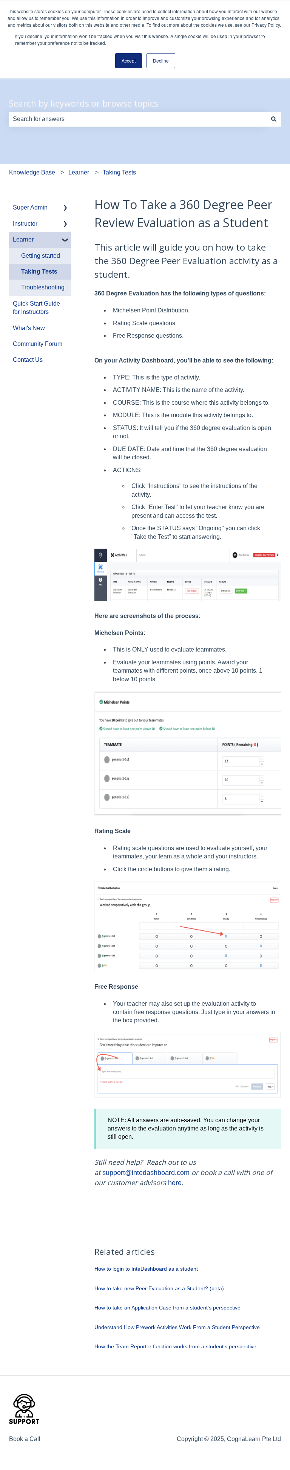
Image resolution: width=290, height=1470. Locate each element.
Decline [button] (161, 60)
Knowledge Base (32, 172)
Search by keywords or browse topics (83, 103)
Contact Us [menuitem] (28, 359)
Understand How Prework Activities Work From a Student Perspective (177, 1327)
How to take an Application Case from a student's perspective (167, 1308)
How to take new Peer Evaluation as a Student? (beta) (159, 1288)
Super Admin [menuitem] (30, 207)
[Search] (274, 119)
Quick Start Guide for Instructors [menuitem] (36, 307)
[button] (65, 208)
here (175, 1183)
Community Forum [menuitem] (37, 344)
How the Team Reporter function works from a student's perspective (175, 1346)
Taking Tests (119, 172)
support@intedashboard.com (146, 1172)
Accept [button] (129, 60)
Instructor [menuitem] (25, 223)
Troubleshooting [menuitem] (43, 287)
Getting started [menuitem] (40, 255)
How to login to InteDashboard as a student (146, 1269)
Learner (78, 172)
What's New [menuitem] (29, 328)
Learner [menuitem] (23, 239)
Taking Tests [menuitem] (39, 271)
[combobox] (138, 119)
